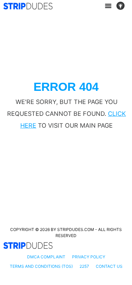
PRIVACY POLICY (88, 256)
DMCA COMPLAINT (46, 256)
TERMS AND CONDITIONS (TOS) (41, 266)
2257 (84, 266)
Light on (122, 6)
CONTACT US (109, 266)
